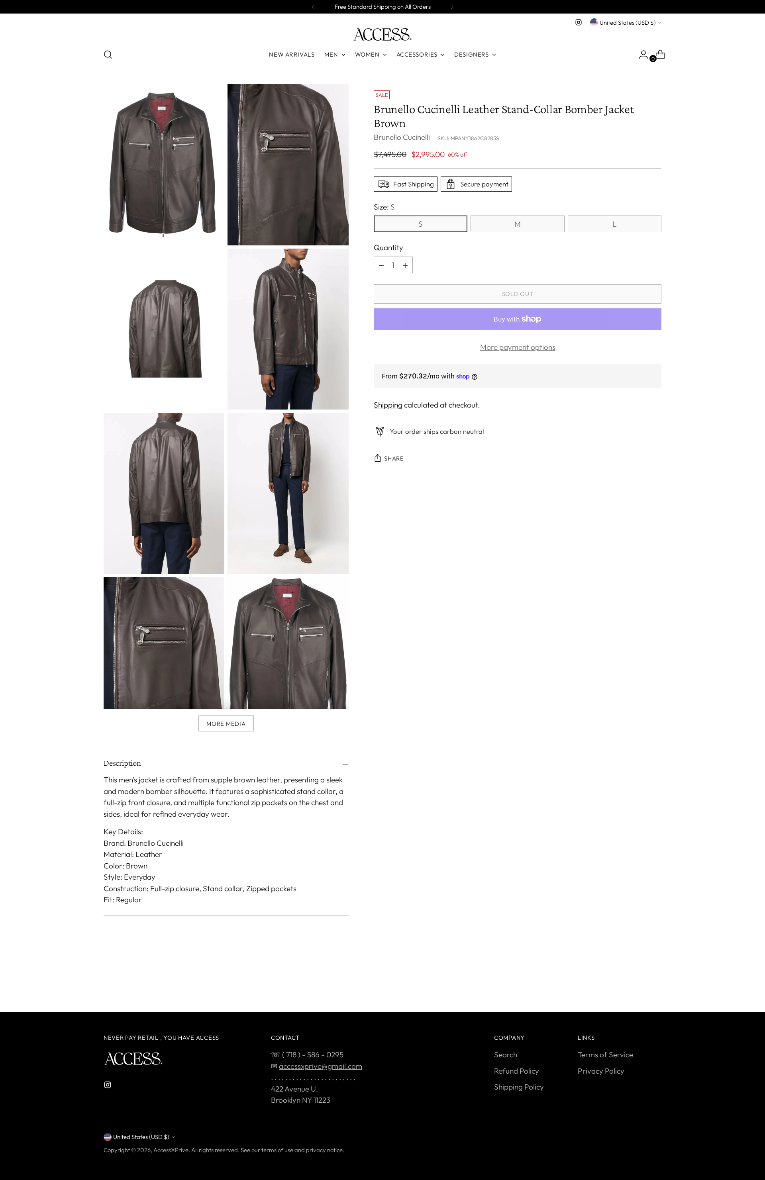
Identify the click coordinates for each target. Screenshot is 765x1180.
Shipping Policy (519, 1087)
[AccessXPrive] (382, 34)
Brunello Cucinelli (402, 137)
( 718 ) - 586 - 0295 (312, 1054)
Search (505, 1054)
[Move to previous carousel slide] (636, 985)
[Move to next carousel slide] (654, 985)
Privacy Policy (601, 1071)
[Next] (452, 7)
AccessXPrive (170, 1150)
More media (225, 723)
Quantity (388, 247)
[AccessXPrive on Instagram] (578, 22)
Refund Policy (516, 1071)
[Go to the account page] (640, 55)
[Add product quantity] (405, 265)
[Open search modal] (108, 55)
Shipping (388, 405)
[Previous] (313, 7)
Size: (384, 207)
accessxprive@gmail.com (320, 1066)
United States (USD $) (628, 22)
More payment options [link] (517, 347)
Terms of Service (605, 1054)
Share (394, 458)
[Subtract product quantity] (381, 265)
